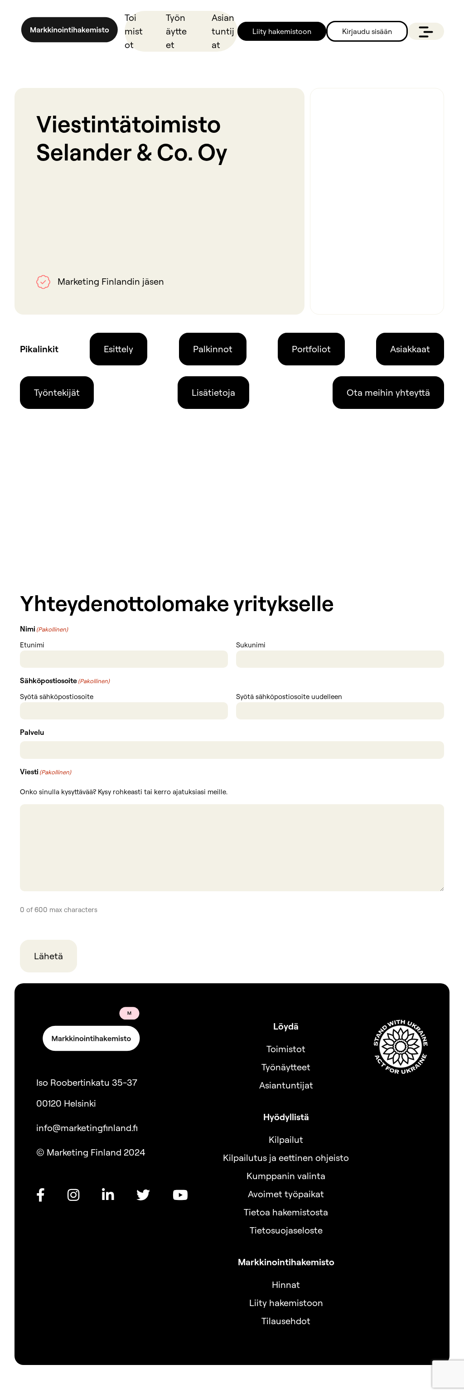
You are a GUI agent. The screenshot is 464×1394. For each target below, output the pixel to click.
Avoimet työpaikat (286, 1194)
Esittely (118, 349)
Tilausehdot (285, 1320)
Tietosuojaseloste (286, 1230)
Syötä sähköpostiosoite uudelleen (289, 696)
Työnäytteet (176, 31)
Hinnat (286, 1284)
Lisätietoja (213, 392)
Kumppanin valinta (285, 1175)
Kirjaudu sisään (367, 31)
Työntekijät (57, 392)
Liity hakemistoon (281, 31)
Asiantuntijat (223, 31)
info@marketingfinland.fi (87, 1127)
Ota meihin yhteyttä (388, 392)
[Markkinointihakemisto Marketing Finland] (69, 31)
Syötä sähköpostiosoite (56, 696)
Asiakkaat (410, 349)
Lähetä (48, 956)
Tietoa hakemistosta (286, 1212)
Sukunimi (251, 645)
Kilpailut (286, 1139)
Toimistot (134, 31)
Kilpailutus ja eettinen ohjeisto (286, 1157)
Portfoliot (311, 349)
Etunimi (32, 645)
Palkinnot (212, 349)
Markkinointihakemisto (286, 1262)
